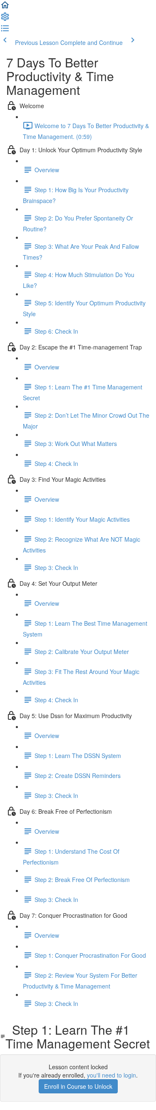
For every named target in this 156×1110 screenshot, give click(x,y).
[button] (5, 7)
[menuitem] (5, 19)
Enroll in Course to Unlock (78, 1086)
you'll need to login (111, 1075)
